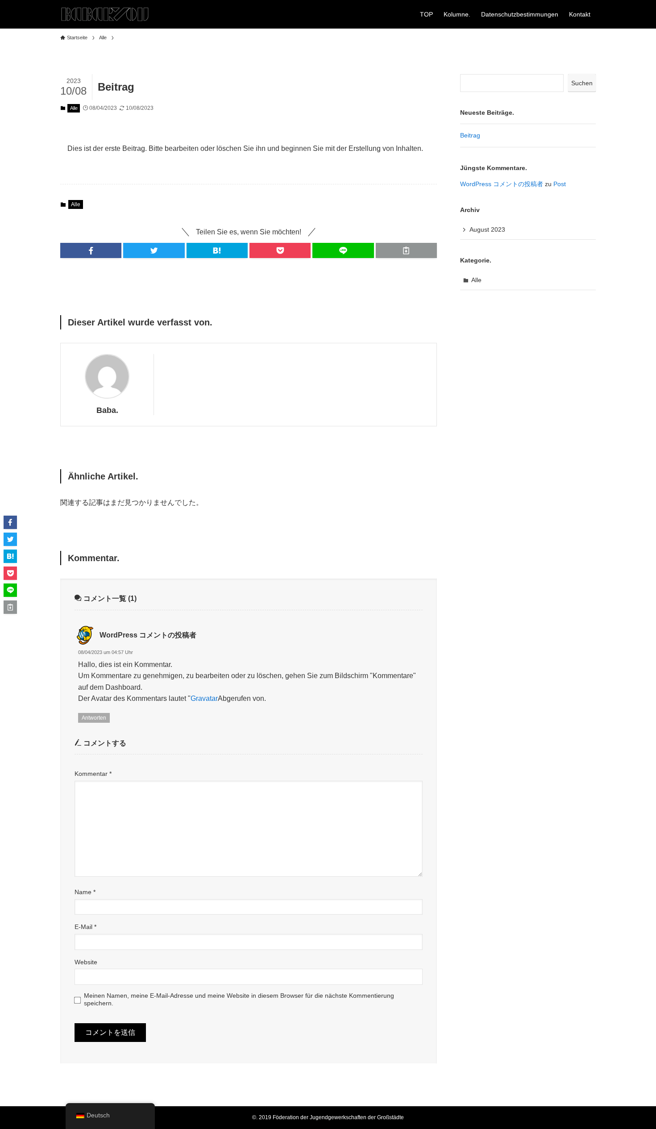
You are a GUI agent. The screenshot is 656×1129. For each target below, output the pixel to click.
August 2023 (487, 229)
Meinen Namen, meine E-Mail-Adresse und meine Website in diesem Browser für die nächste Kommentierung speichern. (239, 999)
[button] (90, 250)
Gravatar (204, 698)
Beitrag (470, 135)
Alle (74, 108)
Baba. (107, 410)
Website (86, 962)
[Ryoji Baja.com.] (104, 14)
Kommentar (93, 773)
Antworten (94, 718)
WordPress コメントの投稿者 (148, 635)
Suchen (582, 83)
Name (85, 892)
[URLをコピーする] (406, 250)
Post (559, 183)
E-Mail (85, 926)
